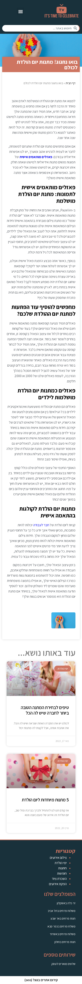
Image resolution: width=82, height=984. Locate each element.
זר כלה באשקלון (66, 903)
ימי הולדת (61, 863)
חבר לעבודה (41, 525)
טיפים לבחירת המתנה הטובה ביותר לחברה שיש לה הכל (45, 710)
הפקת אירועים (58, 884)
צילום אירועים (58, 857)
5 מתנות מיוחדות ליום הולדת (45, 800)
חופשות (62, 873)
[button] (20, 11)
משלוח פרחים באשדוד (62, 934)
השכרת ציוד (59, 878)
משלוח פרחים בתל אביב (61, 911)
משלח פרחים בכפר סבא (61, 926)
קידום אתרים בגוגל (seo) (41, 980)
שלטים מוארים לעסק (63, 964)
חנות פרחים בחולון (64, 942)
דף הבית (70, 83)
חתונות (62, 868)
